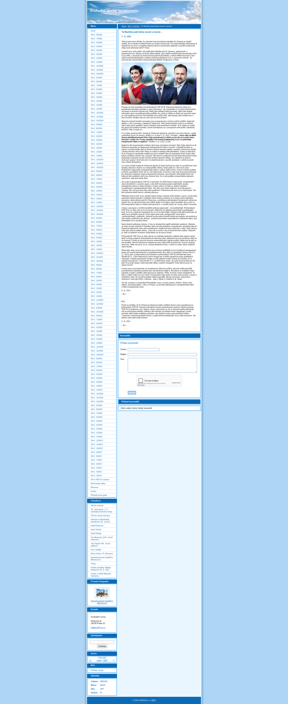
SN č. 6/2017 (96, 464)
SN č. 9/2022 (96, 218)
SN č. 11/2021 (133, 26)
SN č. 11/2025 (97, 70)
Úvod (124, 26)
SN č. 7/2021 (96, 273)
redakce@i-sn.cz (98, 627)
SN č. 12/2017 (97, 440)
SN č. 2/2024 (96, 152)
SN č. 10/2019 (97, 355)
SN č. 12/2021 (97, 253)
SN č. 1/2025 (96, 109)
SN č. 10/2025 (97, 74)
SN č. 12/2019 (97, 347)
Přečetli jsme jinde (99, 495)
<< (90, 660)
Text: (122, 359)
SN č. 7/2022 (96, 226)
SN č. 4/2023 (96, 191)
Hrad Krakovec (97, 526)
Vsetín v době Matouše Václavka (101, 575)
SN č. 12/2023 (97, 159)
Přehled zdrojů (97, 670)
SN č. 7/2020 (96, 319)
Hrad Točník (96, 529)
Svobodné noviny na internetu (114, 10)
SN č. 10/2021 (97, 261)
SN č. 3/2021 (96, 288)
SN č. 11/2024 (97, 117)
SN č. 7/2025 (96, 85)
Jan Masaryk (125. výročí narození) (102, 538)
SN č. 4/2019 (96, 378)
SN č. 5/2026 (96, 46)
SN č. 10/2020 (97, 312)
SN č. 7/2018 (96, 413)
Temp (93, 563)
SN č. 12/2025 (97, 66)
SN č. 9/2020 (96, 316)
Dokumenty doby (98, 483)
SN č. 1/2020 (96, 343)
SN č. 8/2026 (96, 35)
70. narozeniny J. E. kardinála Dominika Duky (101, 510)
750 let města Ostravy (100, 515)
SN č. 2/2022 (96, 245)
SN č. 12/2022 (97, 206)
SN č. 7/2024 (96, 132)
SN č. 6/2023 (96, 183)
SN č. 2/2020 (96, 339)
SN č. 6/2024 (96, 136)
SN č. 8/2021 (96, 269)
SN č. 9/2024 (96, 124)
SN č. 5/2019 (96, 374)
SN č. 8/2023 (96, 175)
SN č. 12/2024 (97, 113)
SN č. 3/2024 (96, 148)
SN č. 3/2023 (96, 195)
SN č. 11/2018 (97, 397)
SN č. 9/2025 (96, 78)
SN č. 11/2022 (97, 210)
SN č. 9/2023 (96, 171)
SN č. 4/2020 (96, 331)
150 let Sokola (97, 505)
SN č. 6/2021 (96, 277)
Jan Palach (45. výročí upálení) (100, 544)
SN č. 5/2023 (96, 187)
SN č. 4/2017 (96, 472)
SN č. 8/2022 (96, 222)
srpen (99, 660)
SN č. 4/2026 (96, 50)
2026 (105, 660)
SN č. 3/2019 (96, 382)
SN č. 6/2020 (96, 323)
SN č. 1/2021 (96, 296)
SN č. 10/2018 (97, 401)
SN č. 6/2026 (96, 42)
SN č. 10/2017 (97, 448)
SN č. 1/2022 (96, 249)
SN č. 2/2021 (96, 292)
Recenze (94, 487)
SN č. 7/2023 (96, 179)
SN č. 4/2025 (96, 97)
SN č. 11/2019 (97, 351)
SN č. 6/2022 (96, 230)
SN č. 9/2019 (96, 358)
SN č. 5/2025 (96, 93)
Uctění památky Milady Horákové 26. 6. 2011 (101, 568)
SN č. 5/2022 (96, 234)
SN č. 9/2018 (96, 405)
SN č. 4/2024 (96, 144)
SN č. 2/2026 (96, 58)
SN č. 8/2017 (96, 456)
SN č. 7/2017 (96, 460)
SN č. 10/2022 (97, 214)
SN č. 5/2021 (96, 280)
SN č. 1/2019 (96, 390)
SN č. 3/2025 (96, 101)
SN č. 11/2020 (97, 304)
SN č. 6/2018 (96, 417)
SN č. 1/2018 (96, 437)
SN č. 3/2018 (96, 429)
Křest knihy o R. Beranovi (102, 553)
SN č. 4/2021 (96, 284)
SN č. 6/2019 (96, 370)
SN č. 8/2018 (96, 409)
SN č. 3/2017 (96, 476)
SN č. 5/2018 (96, 421)
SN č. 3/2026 (96, 54)
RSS (154, 700)
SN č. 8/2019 (96, 362)
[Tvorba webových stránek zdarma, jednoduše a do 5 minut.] (150, 700)
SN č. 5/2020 (96, 327)
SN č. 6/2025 (96, 89)
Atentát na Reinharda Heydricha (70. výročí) (100, 520)
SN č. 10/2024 (97, 120)
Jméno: (123, 349)
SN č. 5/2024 (96, 140)
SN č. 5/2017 (96, 468)
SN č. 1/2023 (96, 202)
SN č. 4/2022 (96, 238)
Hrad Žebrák (96, 533)
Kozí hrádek (96, 550)
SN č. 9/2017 (96, 452)
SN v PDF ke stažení (100, 479)
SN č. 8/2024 (96, 128)
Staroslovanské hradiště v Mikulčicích (102, 558)
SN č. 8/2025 (96, 81)
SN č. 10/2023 (97, 167)
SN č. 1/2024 (96, 156)
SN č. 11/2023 (97, 163)
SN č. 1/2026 (96, 62)
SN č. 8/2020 (96, 308)
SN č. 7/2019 (96, 366)
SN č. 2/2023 (96, 198)
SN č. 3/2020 (96, 335)
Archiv (93, 491)
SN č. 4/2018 (96, 425)
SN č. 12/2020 (97, 300)
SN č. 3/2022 (96, 241)
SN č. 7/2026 (96, 39)
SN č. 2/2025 (96, 105)
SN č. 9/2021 (96, 265)
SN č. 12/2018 (97, 394)
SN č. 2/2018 (96, 433)
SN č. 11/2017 (97, 444)
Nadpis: (123, 354)
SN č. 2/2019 (96, 386)
